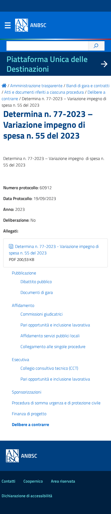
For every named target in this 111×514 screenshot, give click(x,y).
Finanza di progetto (29, 413)
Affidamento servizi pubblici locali (49, 335)
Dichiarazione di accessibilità (27, 496)
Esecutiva (20, 359)
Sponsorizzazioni (26, 392)
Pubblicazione (24, 273)
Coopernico (33, 481)
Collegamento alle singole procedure (52, 346)
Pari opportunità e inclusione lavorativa (55, 325)
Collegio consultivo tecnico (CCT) (49, 368)
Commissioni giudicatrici (41, 314)
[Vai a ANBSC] (4, 85)
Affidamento (23, 305)
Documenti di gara (36, 292)
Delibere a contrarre (30, 424)
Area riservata (63, 481)
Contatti (8, 481)
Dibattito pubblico (36, 281)
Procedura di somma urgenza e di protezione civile (56, 403)
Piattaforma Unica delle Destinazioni (47, 64)
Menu (7, 26)
